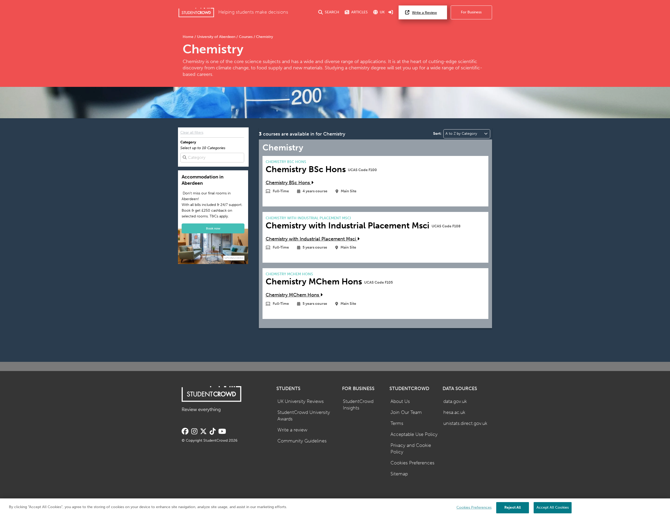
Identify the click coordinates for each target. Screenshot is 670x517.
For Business (471, 12)
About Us (400, 401)
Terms (396, 423)
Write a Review (424, 12)
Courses (246, 37)
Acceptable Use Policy (414, 434)
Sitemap (399, 474)
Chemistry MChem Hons (293, 295)
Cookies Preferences (412, 463)
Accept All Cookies (553, 507)
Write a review (292, 430)
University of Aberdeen (216, 37)
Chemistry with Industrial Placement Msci (311, 239)
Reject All (512, 507)
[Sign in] (390, 12)
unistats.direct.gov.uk (465, 423)
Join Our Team (406, 412)
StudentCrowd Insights (358, 405)
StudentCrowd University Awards (303, 416)
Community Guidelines (302, 441)
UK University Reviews (300, 401)
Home (188, 37)
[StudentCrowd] (196, 12)
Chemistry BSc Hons (288, 183)
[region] (335, 507)
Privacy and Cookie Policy (410, 449)
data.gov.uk (455, 401)
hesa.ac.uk (454, 412)
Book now (213, 228)
